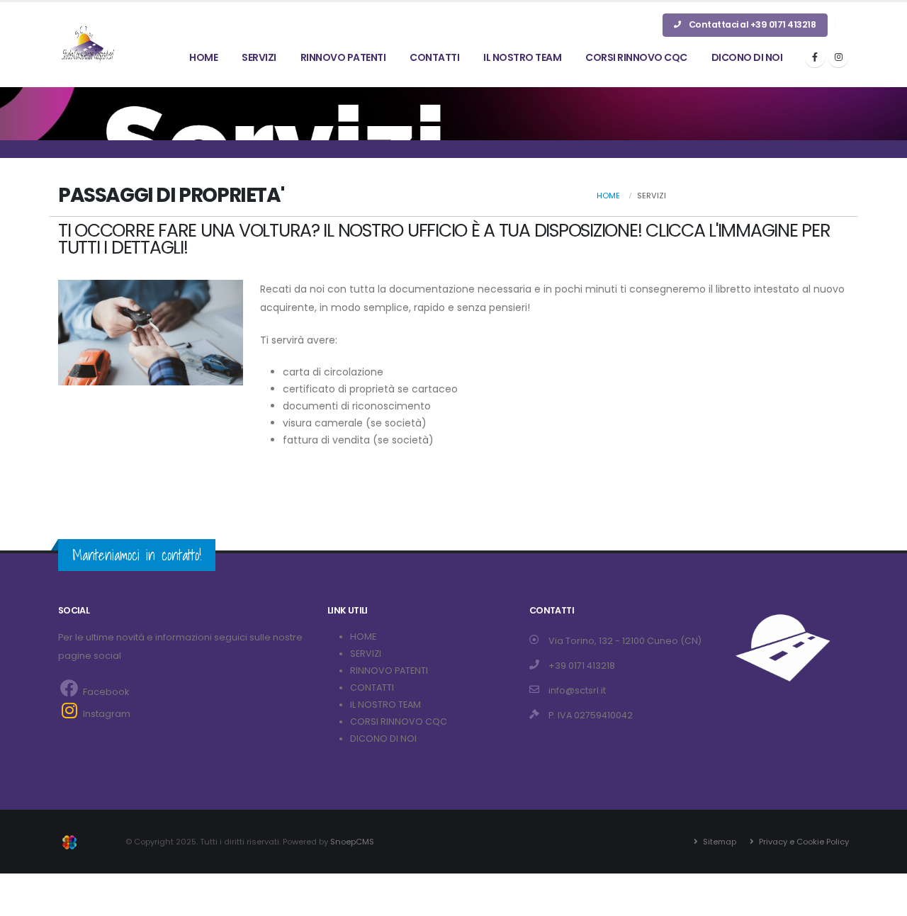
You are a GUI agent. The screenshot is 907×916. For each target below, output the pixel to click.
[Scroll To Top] (882, 900)
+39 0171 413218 (581, 666)
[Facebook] (815, 57)
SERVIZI (259, 57)
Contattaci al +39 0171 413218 (751, 24)
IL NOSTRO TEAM (522, 57)
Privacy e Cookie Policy (803, 841)
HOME (203, 57)
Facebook (105, 692)
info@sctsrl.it (577, 690)
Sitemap (718, 841)
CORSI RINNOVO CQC (636, 57)
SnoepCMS (352, 841)
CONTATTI (434, 57)
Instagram (105, 714)
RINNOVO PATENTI (343, 57)
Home (608, 195)
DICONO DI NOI (747, 57)
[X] (838, 57)
